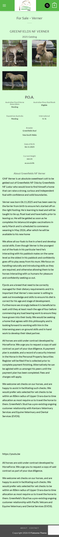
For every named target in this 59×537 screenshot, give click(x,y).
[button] (4, 5)
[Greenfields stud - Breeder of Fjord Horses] (25, 5)
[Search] (47, 5)
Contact (34, 528)
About (23, 528)
